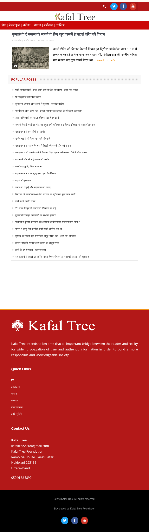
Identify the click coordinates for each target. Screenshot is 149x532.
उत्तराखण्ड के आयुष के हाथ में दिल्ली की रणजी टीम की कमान (43, 145)
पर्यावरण (14, 400)
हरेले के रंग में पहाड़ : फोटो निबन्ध (30, 250)
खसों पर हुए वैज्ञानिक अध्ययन (28, 166)
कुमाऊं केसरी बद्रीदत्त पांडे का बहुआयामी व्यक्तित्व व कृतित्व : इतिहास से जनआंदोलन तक (55, 124)
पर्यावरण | (50, 25)
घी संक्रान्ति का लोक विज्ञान (28, 97)
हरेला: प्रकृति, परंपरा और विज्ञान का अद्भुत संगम (37, 243)
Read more (104, 60)
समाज (14, 393)
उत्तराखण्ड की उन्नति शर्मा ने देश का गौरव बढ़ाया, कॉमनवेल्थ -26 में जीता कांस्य (51, 152)
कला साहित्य (17, 407)
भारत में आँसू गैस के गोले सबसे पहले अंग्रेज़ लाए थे (38, 229)
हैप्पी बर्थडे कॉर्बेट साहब (25, 201)
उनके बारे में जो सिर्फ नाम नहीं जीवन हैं (32, 138)
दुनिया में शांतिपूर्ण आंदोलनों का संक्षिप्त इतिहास (35, 215)
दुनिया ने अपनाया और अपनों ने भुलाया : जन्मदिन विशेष (39, 104)
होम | (5, 25)
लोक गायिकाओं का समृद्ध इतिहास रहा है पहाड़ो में (37, 117)
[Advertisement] (74, 287)
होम (12, 380)
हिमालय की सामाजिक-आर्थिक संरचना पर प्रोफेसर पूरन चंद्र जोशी (45, 194)
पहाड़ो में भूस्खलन (23, 180)
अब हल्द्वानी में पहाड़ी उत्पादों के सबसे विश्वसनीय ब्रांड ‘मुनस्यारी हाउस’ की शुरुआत (52, 256)
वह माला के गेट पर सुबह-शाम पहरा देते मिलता (35, 173)
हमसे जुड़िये (16, 413)
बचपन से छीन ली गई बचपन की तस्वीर (32, 159)
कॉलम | (28, 25)
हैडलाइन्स (15, 386)
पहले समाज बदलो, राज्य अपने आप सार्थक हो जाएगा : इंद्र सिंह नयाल (46, 90)
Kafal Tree (29, 40)
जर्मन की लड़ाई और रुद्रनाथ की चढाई (32, 187)
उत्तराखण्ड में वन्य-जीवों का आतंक (30, 131)
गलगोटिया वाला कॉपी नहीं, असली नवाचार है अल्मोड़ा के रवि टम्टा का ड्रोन (48, 111)
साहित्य (60, 25)
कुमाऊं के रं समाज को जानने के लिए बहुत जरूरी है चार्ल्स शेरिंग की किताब (58, 34)
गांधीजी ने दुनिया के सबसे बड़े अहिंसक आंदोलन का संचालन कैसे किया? (47, 222)
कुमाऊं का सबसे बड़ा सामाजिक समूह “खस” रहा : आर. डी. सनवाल (45, 236)
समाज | (39, 25)
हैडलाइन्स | (16, 25)
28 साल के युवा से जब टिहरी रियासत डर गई (35, 208)
